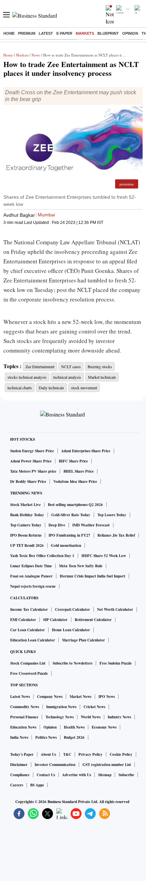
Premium (26, 33)
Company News (49, 696)
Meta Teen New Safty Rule (81, 566)
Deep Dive (57, 525)
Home (9, 33)
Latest (46, 33)
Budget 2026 (74, 737)
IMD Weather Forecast (91, 525)
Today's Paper (22, 754)
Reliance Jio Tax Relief (116, 535)
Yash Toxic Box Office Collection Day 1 (42, 555)
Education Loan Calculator (32, 640)
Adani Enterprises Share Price (85, 450)
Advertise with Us (76, 774)
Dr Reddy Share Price (28, 481)
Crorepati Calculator (72, 609)
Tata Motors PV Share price (33, 471)
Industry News (119, 717)
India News (19, 737)
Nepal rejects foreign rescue (33, 586)
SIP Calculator (55, 619)
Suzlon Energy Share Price (32, 450)
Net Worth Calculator (115, 609)
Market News (80, 696)
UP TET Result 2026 (27, 545)
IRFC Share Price (73, 461)
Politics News (46, 737)
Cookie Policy (121, 754)
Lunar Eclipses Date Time (31, 566)
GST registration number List (107, 764)
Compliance (20, 774)
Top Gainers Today (25, 525)
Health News (74, 727)
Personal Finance (24, 717)
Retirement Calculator (93, 619)
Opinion (130, 33)
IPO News (106, 696)
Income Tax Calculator (29, 609)
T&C (67, 754)
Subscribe (126, 774)
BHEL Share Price (78, 471)
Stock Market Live (25, 504)
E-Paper (64, 33)
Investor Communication (55, 764)
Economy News (104, 727)
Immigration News (61, 706)
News (36, 55)
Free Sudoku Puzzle (115, 663)
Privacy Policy (90, 754)
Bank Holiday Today (27, 514)
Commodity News (24, 706)
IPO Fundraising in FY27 (69, 535)
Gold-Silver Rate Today (70, 514)
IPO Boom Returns (25, 535)
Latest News (20, 696)
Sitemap (104, 774)
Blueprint (108, 33)
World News (91, 717)
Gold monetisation (66, 545)
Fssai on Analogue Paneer (31, 576)
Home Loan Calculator (71, 629)
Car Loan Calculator (27, 629)
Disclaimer (19, 764)
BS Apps (37, 785)
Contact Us (46, 774)
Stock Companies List (27, 663)
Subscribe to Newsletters (72, 663)
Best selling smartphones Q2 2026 (75, 504)
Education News (23, 727)
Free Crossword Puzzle (29, 673)
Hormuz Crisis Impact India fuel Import (92, 576)
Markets (85, 33)
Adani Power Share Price (31, 461)
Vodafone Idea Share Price (75, 481)
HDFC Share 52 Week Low (103, 555)
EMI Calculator (23, 619)
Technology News (59, 717)
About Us (48, 754)
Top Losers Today (111, 514)
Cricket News (94, 706)
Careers (16, 785)
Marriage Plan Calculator (83, 640)
